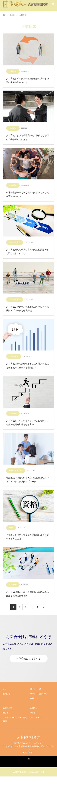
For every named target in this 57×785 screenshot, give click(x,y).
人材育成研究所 (28, 737)
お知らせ (6, 694)
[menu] (52, 4)
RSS (28, 758)
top (4, 689)
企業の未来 (13, 356)
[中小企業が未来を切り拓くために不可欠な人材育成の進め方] (28, 164)
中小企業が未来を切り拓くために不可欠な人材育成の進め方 (27, 194)
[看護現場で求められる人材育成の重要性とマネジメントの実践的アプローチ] (28, 449)
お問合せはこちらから (28, 658)
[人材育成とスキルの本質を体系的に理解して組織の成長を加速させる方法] (28, 392)
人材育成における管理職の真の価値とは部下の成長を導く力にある (27, 137)
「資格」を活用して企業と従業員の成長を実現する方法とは (27, 537)
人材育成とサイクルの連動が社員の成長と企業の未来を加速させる (27, 80)
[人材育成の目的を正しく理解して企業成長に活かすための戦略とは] (28, 563)
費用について (35, 698)
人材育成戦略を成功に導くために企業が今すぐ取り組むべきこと (27, 251)
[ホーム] (4, 14)
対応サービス (35, 689)
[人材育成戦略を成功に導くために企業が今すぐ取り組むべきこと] (28, 221)
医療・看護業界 (15, 471)
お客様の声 (7, 708)
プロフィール (35, 718)
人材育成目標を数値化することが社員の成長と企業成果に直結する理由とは (27, 365)
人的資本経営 (14, 242)
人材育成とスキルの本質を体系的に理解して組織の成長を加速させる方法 (27, 422)
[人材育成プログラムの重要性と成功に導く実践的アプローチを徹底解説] (28, 278)
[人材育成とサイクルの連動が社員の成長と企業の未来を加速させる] (28, 49)
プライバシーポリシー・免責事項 (15, 719)
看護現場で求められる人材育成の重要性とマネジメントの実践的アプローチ (27, 480)
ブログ (33, 713)
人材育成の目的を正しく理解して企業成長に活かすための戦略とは (27, 594)
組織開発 (13, 185)
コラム (6, 713)
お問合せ (33, 708)
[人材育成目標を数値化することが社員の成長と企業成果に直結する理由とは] (28, 335)
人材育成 (13, 71)
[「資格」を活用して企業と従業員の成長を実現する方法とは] (28, 506)
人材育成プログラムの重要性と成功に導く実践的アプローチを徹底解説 (27, 308)
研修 (11, 528)
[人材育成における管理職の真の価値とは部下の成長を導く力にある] (28, 107)
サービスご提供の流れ (39, 694)
